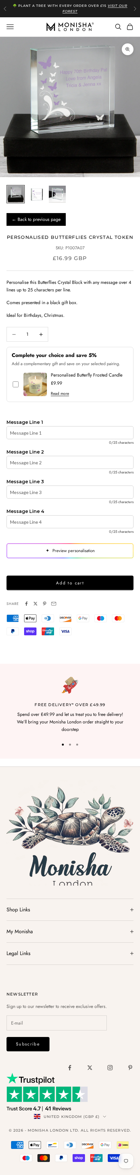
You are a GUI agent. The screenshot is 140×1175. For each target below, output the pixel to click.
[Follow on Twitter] (90, 1067)
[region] (70, 705)
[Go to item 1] (16, 194)
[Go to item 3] (57, 194)
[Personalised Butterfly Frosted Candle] (35, 384)
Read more (60, 393)
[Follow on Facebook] (69, 1067)
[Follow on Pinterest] (130, 1067)
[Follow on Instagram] (110, 1067)
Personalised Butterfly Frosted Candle (86, 375)
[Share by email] (53, 603)
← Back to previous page (36, 219)
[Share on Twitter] (35, 603)
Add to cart (70, 583)
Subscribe (28, 1044)
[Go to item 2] (36, 194)
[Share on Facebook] (26, 603)
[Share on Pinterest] (44, 603)
